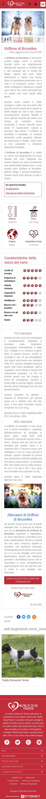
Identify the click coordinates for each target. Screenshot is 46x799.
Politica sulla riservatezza (31, 781)
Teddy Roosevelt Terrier (15, 680)
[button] (41, 23)
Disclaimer (13, 784)
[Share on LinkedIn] (28, 619)
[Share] (36, 619)
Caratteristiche (12, 189)
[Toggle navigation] (3, 4)
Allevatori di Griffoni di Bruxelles (20, 193)
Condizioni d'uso (13, 781)
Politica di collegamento (28, 784)
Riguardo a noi (17, 778)
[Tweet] (23, 619)
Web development (12, 796)
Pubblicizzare (30, 778)
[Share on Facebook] (18, 619)
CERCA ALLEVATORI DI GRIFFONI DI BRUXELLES (23, 580)
